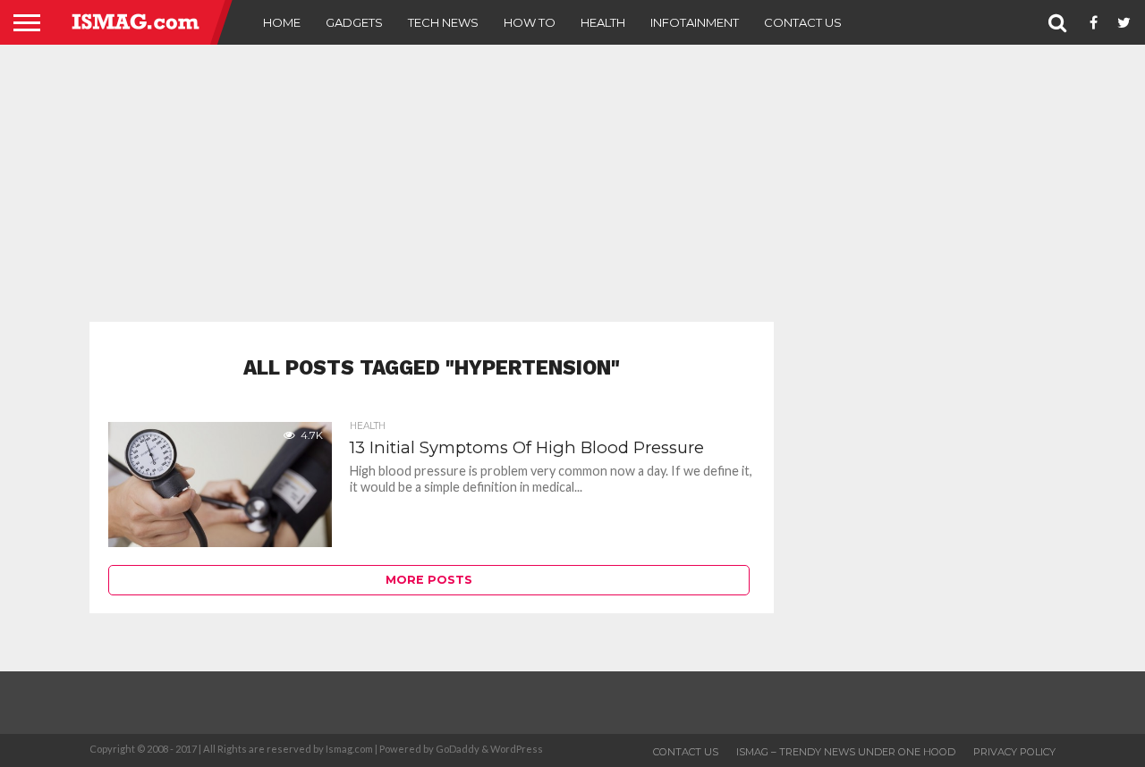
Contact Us (803, 22)
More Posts (429, 579)
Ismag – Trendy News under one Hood (845, 752)
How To (530, 22)
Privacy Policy (1014, 752)
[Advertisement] (572, 183)
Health (603, 22)
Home (282, 22)
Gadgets (354, 22)
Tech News (443, 22)
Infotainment (694, 22)
